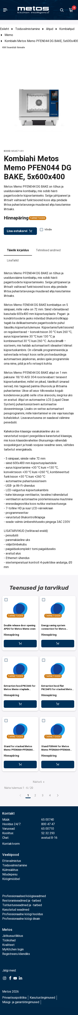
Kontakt (8, 813)
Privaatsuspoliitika (14, 997)
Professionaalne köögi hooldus (22, 914)
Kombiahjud (66, 29)
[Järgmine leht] (57, 795)
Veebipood (10, 855)
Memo (9, 35)
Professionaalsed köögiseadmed (24, 896)
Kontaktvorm (11, 843)
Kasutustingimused (42, 997)
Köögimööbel (11, 879)
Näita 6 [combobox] (37, 781)
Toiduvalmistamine (27, 29)
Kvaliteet (8, 945)
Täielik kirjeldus (18, 250)
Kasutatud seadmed (15, 909)
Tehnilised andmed (48, 250)
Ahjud (49, 29)
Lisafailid (13, 260)
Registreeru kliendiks (16, 954)
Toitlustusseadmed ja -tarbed (22, 905)
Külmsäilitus (10, 870)
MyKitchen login (13, 949)
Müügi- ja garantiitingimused (20, 1002)
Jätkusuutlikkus (12, 936)
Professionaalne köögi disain (21, 918)
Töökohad (9, 940)
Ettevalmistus (11, 861)
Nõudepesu (9, 874)
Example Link (4, 980)
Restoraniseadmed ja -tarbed (21, 900)
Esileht (4, 29)
